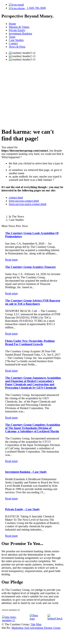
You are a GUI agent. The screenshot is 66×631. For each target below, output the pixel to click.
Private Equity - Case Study (22, 509)
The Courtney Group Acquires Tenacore (30, 266)
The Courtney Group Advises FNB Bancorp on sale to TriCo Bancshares (32, 302)
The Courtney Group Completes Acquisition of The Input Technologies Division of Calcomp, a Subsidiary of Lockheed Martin (32, 428)
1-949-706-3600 (35, 7)
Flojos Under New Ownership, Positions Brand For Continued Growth (30, 342)
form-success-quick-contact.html (27, 204)
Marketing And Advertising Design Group (36, 627)
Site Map (36, 624)
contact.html (16, 197)
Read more (11, 259)
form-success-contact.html (24, 200)
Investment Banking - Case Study (26, 471)
